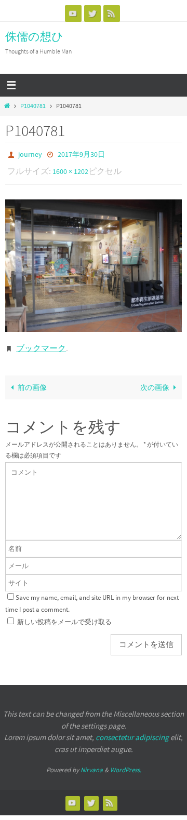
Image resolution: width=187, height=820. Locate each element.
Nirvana (92, 762)
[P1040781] (93, 261)
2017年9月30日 (81, 153)
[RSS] (111, 13)
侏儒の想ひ (34, 36)
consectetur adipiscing (132, 730)
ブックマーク (41, 342)
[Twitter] (92, 13)
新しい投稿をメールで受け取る (64, 614)
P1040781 (33, 106)
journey (30, 153)
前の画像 (32, 380)
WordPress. (125, 762)
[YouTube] (73, 13)
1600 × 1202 (70, 168)
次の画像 (154, 380)
